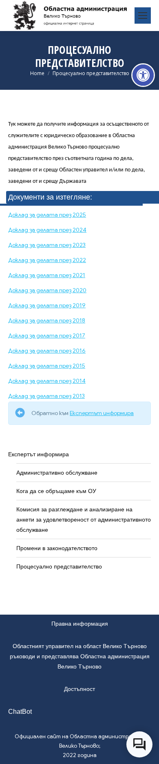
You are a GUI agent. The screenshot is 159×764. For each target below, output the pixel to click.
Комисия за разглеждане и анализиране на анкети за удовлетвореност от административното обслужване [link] (83, 519)
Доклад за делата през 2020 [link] (47, 290)
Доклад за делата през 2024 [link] (47, 229)
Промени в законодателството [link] (56, 548)
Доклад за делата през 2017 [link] (46, 335)
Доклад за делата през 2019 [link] (47, 305)
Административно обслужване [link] (56, 472)
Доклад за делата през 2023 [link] (47, 245)
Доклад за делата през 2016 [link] (47, 350)
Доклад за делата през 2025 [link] (47, 214)
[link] (143, 75)
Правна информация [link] (79, 623)
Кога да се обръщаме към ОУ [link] (56, 491)
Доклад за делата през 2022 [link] (47, 260)
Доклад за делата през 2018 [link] (46, 320)
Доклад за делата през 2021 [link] (46, 275)
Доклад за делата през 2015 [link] (46, 365)
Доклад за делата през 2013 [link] (46, 396)
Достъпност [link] (79, 689)
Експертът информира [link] (102, 413)
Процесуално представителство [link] (59, 566)
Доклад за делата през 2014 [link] (47, 380)
